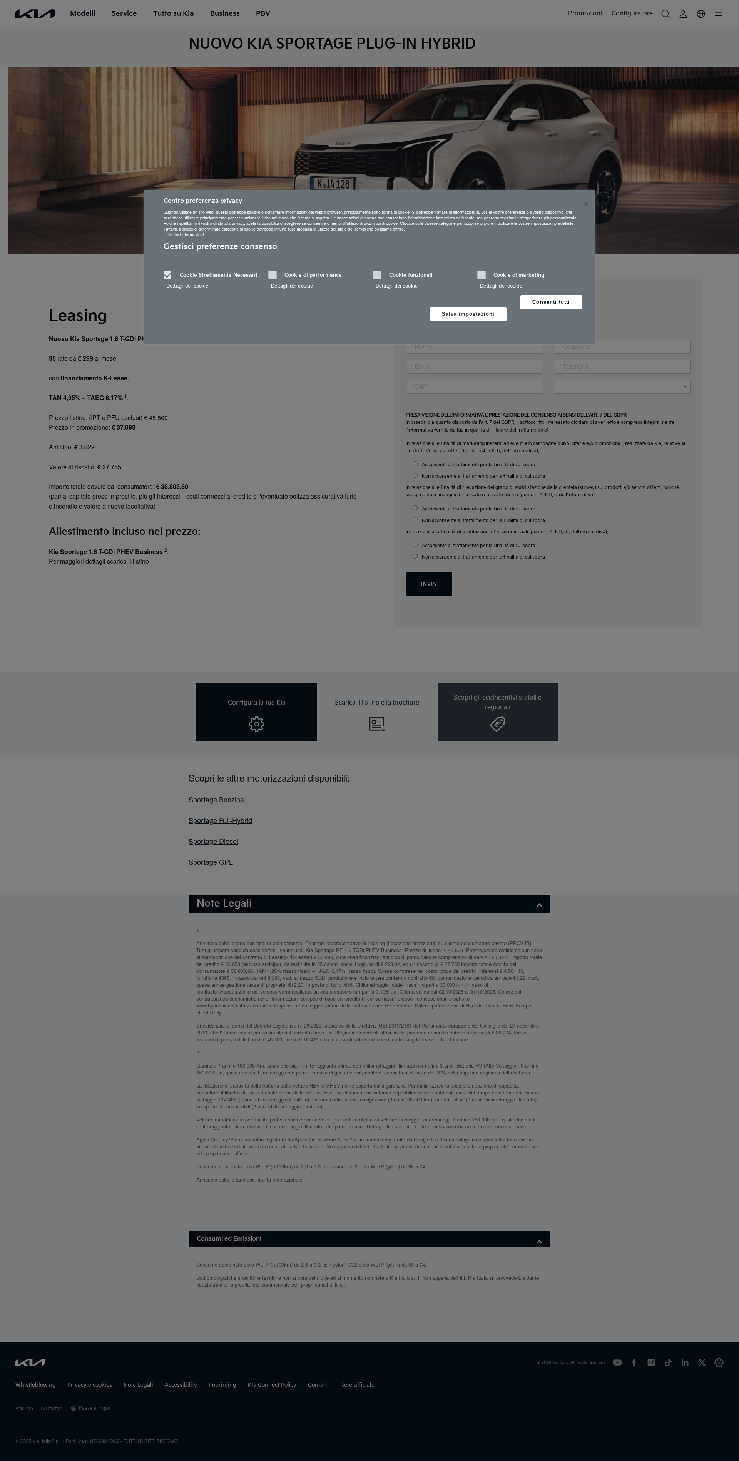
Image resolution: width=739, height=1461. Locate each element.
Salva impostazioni (468, 314)
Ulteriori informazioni (185, 235)
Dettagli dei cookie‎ (187, 286)
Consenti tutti (551, 302)
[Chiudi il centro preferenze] (586, 204)
